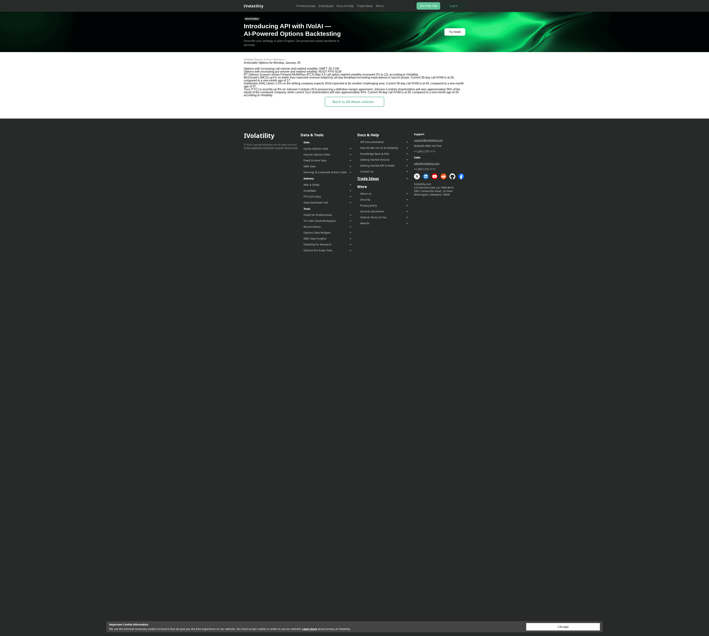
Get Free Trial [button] (428, 6)
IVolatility (253, 6)
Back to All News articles (353, 102)
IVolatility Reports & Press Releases (264, 59)
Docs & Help (345, 6)
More (379, 6)
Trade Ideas (365, 6)
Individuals (326, 6)
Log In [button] (454, 6)
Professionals (306, 6)
